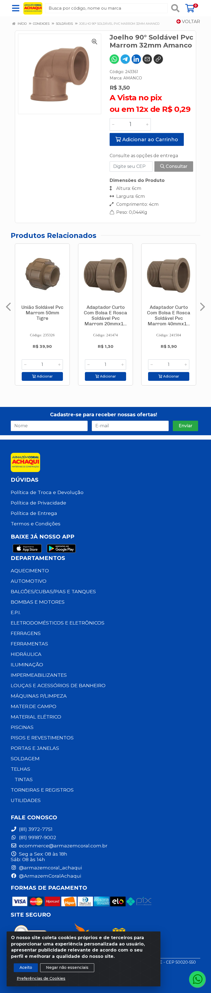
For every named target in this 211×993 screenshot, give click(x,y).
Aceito (26, 967)
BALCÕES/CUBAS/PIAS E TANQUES (53, 591)
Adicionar (44, 376)
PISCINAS (22, 727)
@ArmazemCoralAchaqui (49, 876)
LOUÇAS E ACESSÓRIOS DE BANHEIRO (58, 685)
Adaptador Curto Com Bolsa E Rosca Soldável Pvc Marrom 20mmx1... (105, 315)
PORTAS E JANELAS (35, 748)
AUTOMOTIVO (28, 581)
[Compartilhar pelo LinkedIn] (136, 59)
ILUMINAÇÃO (27, 664)
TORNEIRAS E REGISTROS (42, 790)
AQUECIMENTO (30, 570)
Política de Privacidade (38, 503)
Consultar (176, 166)
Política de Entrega (34, 513)
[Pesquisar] (175, 8)
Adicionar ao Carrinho (149, 140)
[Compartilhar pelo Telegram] (125, 59)
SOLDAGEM (25, 758)
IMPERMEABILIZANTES (39, 675)
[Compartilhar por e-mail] (147, 59)
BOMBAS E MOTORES (38, 602)
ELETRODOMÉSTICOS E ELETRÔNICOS (57, 623)
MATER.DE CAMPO (33, 706)
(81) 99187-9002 (37, 837)
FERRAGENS (26, 633)
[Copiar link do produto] (158, 59)
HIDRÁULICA (26, 654)
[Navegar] (8, 307)
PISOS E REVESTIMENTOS (42, 737)
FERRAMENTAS (29, 644)
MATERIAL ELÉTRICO (36, 717)
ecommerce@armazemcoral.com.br (62, 845)
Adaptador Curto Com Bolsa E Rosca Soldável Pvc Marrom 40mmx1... (168, 315)
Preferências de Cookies (41, 978)
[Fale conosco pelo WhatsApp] (197, 979)
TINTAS (24, 779)
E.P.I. (16, 612)
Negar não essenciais (67, 967)
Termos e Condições (35, 523)
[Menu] (16, 8)
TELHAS (20, 769)
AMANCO (132, 78)
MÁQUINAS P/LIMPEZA (39, 696)
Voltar (190, 21)
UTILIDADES (26, 800)
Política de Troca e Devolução (47, 492)
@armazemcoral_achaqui (50, 867)
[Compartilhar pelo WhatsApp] (114, 59)
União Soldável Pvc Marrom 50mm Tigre (42, 312)
